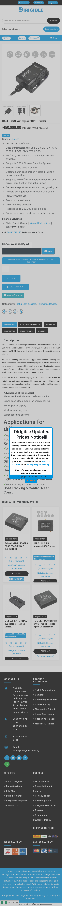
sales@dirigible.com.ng (38, 465)
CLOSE (31, 480)
